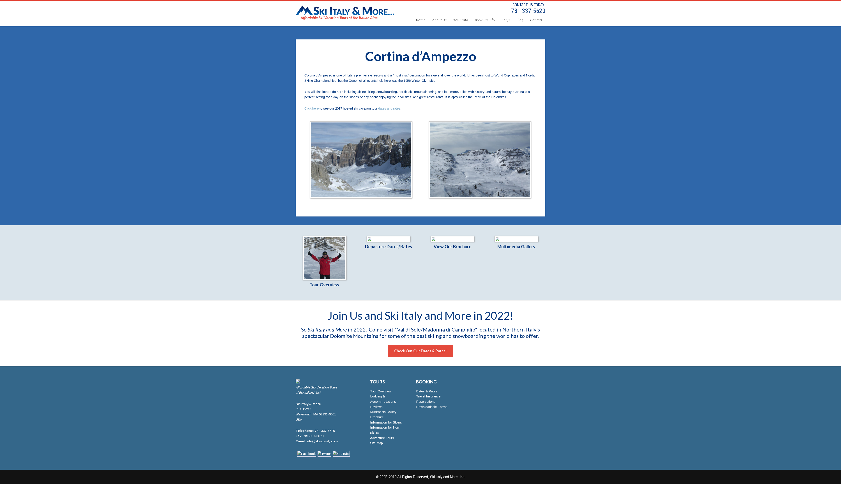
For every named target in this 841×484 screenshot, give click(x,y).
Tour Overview (324, 284)
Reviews (376, 407)
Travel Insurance (428, 396)
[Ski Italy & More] (298, 382)
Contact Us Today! (528, 4)
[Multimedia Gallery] (516, 239)
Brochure (377, 417)
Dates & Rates (426, 391)
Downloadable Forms (431, 407)
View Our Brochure (452, 246)
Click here (311, 108)
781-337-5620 (527, 10)
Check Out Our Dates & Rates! (420, 350)
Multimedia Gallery (516, 246)
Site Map (376, 443)
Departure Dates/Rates (388, 246)
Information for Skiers (386, 422)
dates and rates (389, 108)
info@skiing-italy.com (322, 441)
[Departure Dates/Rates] (388, 239)
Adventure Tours (382, 438)
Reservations (425, 401)
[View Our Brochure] (452, 239)
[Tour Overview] (324, 258)
